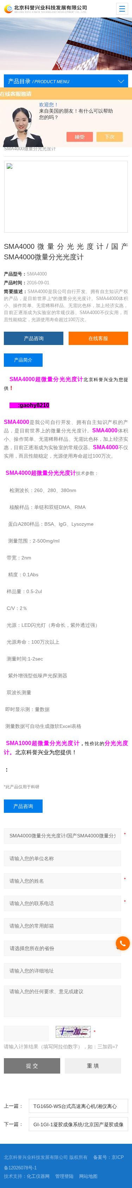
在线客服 (98, 338)
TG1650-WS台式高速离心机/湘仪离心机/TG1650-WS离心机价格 (75, 1108)
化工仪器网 (38, 1176)
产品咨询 (34, 338)
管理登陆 (64, 1176)
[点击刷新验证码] (73, 1032)
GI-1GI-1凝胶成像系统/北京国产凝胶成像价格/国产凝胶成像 (78, 1126)
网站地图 (88, 1176)
